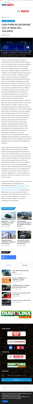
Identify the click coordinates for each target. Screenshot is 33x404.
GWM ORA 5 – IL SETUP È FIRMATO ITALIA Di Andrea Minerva (8, 223)
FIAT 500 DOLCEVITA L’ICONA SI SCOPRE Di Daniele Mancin (23, 242)
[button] (16, 11)
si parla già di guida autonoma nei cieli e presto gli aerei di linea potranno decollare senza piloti (15, 188)
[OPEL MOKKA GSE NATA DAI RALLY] (6, 273)
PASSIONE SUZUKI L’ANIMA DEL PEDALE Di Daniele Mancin (8, 242)
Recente (24, 265)
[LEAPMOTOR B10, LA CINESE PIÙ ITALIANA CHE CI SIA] (6, 288)
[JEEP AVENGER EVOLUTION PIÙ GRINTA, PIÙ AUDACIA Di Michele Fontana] (24, 216)
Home (4, 17)
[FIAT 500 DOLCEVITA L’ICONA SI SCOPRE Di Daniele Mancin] (24, 235)
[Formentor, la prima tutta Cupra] (6, 303)
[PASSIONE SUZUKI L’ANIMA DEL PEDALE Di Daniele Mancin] (8, 235)
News (8, 17)
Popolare (8, 265)
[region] (16, 11)
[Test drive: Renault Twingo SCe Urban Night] (6, 295)
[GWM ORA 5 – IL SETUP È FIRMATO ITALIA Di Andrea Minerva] (8, 216)
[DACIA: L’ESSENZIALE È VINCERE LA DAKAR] (6, 280)
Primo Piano (11, 21)
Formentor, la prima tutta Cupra (21, 300)
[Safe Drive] (8, 3)
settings (19, 398)
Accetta (5, 401)
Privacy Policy (28, 390)
